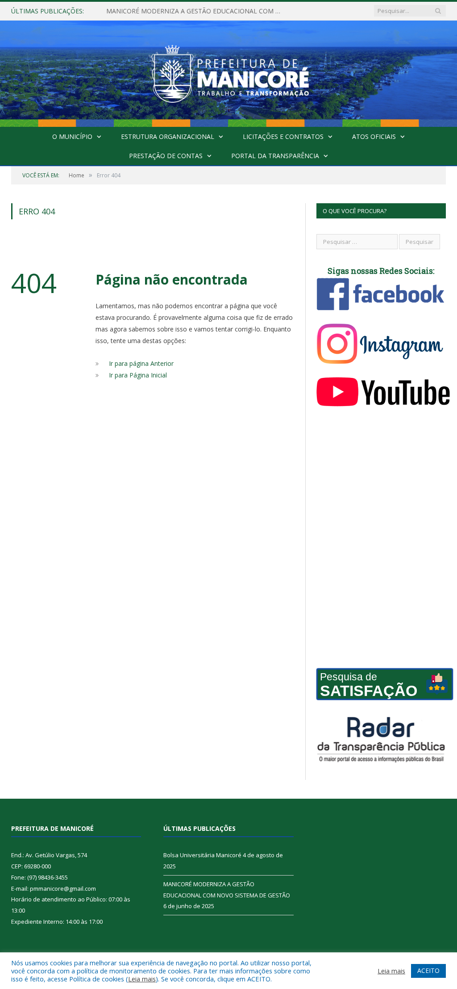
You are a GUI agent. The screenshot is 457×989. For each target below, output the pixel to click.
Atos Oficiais (374, 136)
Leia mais (142, 979)
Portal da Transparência (275, 155)
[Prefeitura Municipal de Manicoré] (228, 71)
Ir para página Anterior (141, 363)
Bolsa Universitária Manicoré (202, 855)
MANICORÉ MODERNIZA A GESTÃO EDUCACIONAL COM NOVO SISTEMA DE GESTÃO (197, 11)
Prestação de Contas (166, 155)
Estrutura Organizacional (167, 136)
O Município (72, 136)
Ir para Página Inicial (138, 375)
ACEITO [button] (428, 970)
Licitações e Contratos (283, 136)
